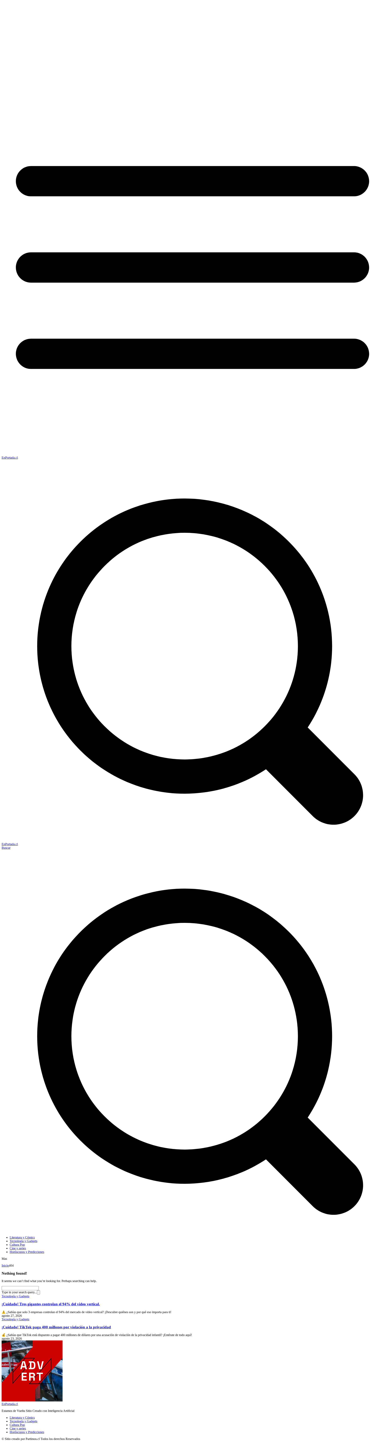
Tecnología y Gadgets (15, 1296)
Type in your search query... (19, 1292)
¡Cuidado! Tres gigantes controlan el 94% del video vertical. (51, 1304)
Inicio (5, 1265)
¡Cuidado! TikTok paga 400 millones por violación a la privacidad (56, 1327)
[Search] (38, 1292)
